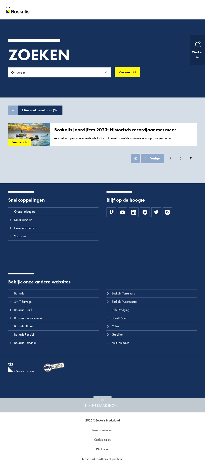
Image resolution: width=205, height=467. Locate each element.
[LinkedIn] (134, 212)
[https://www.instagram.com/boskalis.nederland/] (167, 212)
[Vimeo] (111, 212)
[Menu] (194, 9)
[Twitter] (156, 212)
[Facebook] (145, 212)
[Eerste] (135, 158)
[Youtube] (122, 212)
